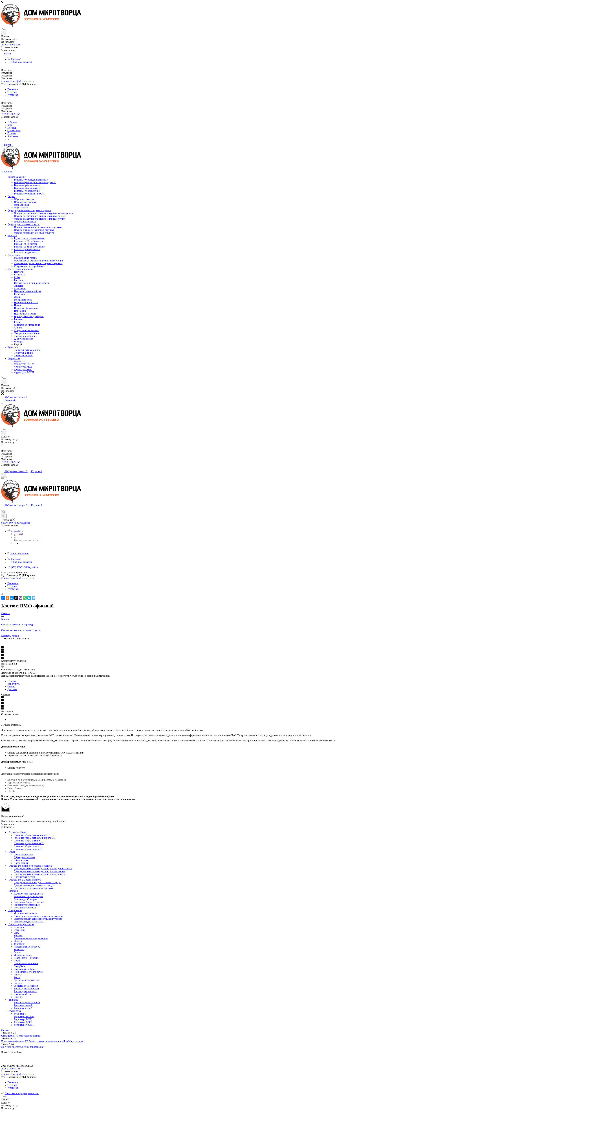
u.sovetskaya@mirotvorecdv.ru (19, 81)
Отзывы (11, 681)
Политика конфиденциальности (22, 1093)
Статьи (5, 1030)
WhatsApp (12, 95)
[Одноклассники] (7, 598)
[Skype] (29, 598)
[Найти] (3, 33)
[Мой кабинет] (2, 468)
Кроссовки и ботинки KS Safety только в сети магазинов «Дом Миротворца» (42, 1041)
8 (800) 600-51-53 (11, 44)
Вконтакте (12, 89)
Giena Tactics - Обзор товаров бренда (20, 1035)
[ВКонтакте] (3, 598)
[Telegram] (33, 598)
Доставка (12, 689)
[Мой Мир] (12, 598)
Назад (20, 534)
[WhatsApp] (25, 598)
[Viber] (20, 598)
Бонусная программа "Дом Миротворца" (22, 1047)
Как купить (13, 683)
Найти (5, 1100)
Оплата (11, 686)
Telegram (12, 92)
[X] (16, 598)
